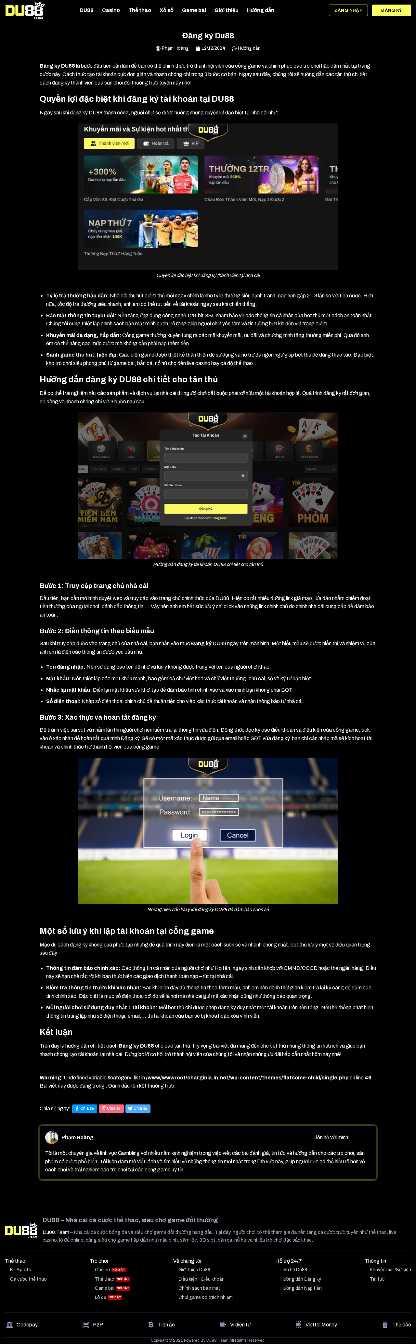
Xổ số (167, 10)
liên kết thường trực (152, 1086)
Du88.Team (56, 1232)
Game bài (194, 10)
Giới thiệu (226, 10)
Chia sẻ (87, 1108)
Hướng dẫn (260, 10)
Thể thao (139, 10)
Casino (111, 10)
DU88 (87, 10)
